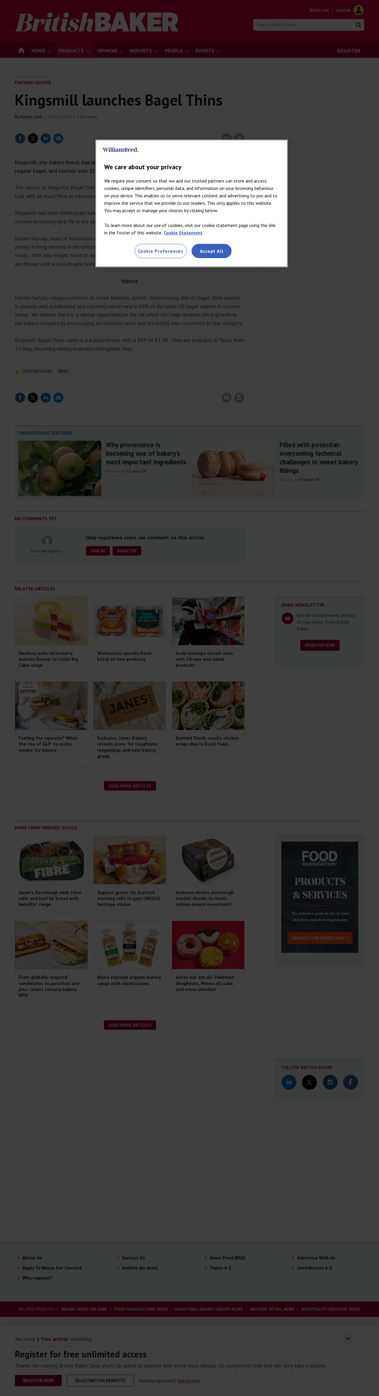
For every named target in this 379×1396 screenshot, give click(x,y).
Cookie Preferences (161, 251)
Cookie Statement (183, 233)
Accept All (212, 251)
